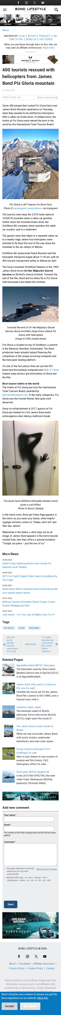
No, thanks (30, 1006)
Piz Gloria (9, 628)
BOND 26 (31, 39)
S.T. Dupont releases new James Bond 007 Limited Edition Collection (47, 644)
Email (7, 825)
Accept (9, 1006)
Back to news (9, 97)
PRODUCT (44, 36)
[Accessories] (23, 25)
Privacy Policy (17, 968)
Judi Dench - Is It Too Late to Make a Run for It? (28, 614)
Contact (50, 968)
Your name (9, 815)
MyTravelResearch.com (15, 394)
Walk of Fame (50, 369)
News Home (30, 644)
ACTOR (32, 36)
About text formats (47, 869)
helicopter (34, 628)
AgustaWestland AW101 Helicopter (35, 665)
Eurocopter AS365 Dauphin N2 (32, 771)
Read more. (49, 47)
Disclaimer (24, 963)
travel (21, 628)
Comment (9, 842)
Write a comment (45, 97)
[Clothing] (7, 25)
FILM (22, 36)
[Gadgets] (38, 25)
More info (42, 998)
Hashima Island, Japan (28, 707)
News (5, 30)
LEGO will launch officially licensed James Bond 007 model (12, 644)
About (12, 963)
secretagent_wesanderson (27, 208)
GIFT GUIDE (46, 39)
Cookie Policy (35, 968)
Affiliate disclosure (44, 963)
